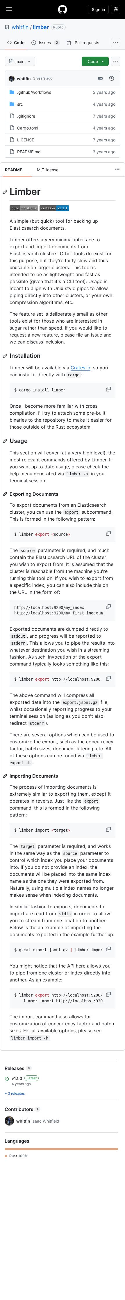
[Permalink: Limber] (5, 192)
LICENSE (25, 139)
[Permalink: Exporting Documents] (5, 494)
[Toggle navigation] (9, 9)
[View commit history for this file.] (112, 78)
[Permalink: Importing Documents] (5, 776)
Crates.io (80, 368)
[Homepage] (62, 9)
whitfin (20, 27)
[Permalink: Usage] (5, 441)
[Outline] (117, 169)
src (20, 104)
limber (41, 27)
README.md (29, 151)
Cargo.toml (27, 127)
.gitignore (26, 116)
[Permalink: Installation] (5, 356)
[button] (109, 389)
